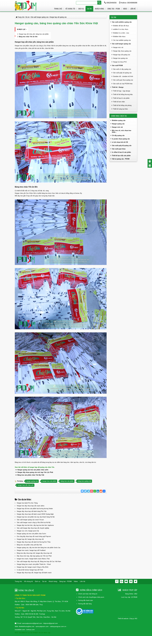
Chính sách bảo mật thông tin (87, 594)
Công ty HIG (133, 618)
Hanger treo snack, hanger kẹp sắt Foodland (31, 550)
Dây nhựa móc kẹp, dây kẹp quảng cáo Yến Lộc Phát (34, 556)
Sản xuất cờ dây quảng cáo (122, 69)
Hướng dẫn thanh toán (85, 600)
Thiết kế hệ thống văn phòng (122, 105)
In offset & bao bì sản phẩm (121, 152)
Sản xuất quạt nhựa (118, 149)
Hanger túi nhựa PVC (120, 62)
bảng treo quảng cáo (84, 481)
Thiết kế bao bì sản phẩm (121, 98)
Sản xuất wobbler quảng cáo (122, 22)
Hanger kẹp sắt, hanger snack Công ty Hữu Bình (32, 567)
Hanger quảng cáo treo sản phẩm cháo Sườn (31, 533)
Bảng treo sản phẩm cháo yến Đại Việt (29, 545)
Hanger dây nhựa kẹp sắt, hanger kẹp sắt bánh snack (34, 572)
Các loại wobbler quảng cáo (122, 40)
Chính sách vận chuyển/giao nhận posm (91, 597)
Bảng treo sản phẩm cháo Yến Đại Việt (30, 475)
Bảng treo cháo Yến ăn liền (28, 36)
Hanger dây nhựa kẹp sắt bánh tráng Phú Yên (31, 511)
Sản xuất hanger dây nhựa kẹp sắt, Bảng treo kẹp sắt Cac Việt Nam (39, 561)
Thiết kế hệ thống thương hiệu (123, 94)
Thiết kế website (123, 618)
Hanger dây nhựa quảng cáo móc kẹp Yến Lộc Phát (35, 472)
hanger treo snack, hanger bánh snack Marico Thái (33, 559)
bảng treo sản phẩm (67, 481)
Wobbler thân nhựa (119, 36)
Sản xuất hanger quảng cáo (121, 44)
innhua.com (30, 629)
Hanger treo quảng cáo (120, 58)
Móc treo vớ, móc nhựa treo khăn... (121, 131)
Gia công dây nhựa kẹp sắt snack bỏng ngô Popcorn (34, 536)
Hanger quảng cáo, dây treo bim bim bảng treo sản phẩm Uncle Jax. (39, 547)
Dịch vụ (81, 8)
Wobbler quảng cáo (118, 120)
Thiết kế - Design (118, 87)
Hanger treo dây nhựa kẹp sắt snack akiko (30, 506)
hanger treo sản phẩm (49, 481)
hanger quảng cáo (32, 481)
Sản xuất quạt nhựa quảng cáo (123, 80)
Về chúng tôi (70, 8)
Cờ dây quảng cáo (118, 135)
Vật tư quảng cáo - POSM (120, 159)
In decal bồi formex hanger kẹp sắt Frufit (30, 570)
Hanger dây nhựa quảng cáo (122, 51)
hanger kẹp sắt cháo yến (25, 485)
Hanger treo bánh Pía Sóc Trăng (27, 503)
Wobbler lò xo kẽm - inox (121, 33)
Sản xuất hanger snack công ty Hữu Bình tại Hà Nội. (34, 522)
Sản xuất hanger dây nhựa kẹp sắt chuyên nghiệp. (33, 528)
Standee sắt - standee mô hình (123, 76)
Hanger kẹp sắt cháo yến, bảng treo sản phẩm (34, 34)
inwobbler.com (20, 629)
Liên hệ (133, 8)
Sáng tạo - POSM (113, 8)
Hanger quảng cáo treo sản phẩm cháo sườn (32, 470)
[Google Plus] (121, 581)
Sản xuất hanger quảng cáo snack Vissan (30, 520)
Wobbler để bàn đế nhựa (121, 26)
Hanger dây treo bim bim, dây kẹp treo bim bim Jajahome (35, 525)
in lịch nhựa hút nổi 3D (120, 142)
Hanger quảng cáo (118, 124)
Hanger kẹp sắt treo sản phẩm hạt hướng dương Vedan (35, 508)
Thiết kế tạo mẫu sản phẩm (121, 155)
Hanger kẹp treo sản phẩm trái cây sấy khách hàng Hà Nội (36, 517)
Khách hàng (99, 8)
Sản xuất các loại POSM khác (123, 83)
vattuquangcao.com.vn (58, 626)
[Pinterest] (131, 581)
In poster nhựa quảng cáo (121, 139)
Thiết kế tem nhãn (119, 102)
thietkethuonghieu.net (26, 626)
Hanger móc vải (118, 47)
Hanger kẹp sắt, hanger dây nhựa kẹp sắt (30, 539)
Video (125, 8)
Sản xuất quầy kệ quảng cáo (122, 73)
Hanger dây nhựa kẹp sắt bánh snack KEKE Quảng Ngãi (35, 514)
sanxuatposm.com (42, 626)
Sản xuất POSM (117, 65)
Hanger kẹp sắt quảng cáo (121, 55)
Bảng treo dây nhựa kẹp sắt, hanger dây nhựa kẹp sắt (34, 553)
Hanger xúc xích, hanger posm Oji (28, 531)
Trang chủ (58, 8)
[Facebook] (117, 581)
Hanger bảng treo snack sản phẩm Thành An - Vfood (34, 564)
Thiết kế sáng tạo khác (120, 109)
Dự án (89, 8)
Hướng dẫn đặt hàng (85, 604)
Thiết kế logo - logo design (121, 91)
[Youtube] (126, 581)
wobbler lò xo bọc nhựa (120, 29)
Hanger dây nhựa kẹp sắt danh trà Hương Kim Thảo (34, 542)
